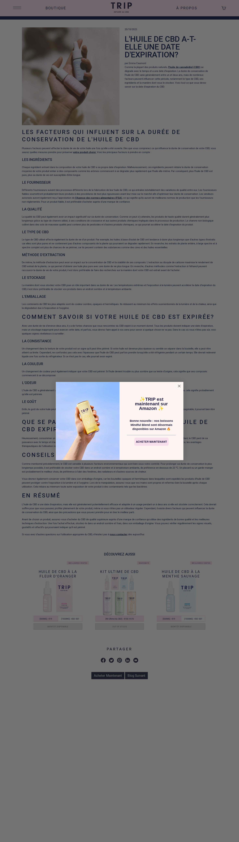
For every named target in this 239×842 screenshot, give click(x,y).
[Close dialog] (179, 386)
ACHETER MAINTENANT (151, 441)
